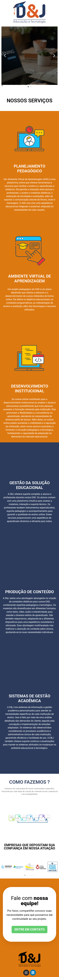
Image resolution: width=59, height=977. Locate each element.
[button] (5, 56)
